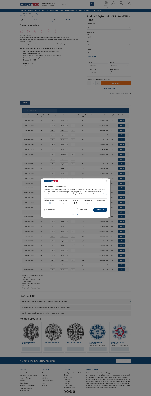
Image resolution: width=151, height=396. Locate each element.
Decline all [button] (84, 210)
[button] (49, 210)
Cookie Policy (75, 214)
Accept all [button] (100, 210)
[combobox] (106, 181)
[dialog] (75, 198)
